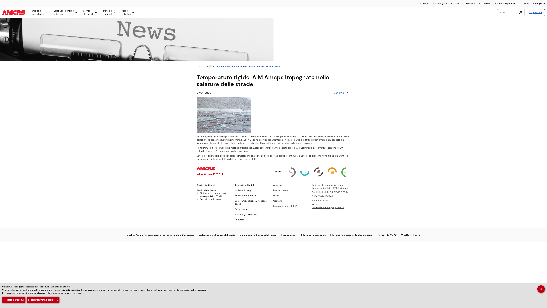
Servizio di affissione (210, 199)
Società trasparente (505, 3)
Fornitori (455, 3)
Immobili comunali (107, 12)
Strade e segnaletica (38, 12)
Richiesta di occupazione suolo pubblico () (213, 195)
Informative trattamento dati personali (351, 234)
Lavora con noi (472, 3)
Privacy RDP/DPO (387, 234)
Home (199, 66)
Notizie (209, 66)
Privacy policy (289, 234)
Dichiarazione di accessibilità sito (217, 234)
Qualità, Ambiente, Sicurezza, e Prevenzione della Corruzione (160, 234)
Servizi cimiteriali (88, 12)
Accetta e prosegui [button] (14, 299)
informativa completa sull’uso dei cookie (65, 293)
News (487, 3)
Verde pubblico (126, 12)
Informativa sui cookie (313, 234)
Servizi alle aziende (206, 190)
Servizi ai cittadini (206, 185)
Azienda (424, 3)
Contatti (524, 3)
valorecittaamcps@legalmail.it (328, 207)
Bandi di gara (440, 3)
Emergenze (539, 3)
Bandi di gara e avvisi (246, 214)
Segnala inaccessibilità (285, 206)
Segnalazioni (535, 12)
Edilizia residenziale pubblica (63, 12)
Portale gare (241, 209)
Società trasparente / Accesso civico (251, 202)
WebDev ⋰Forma (410, 234)
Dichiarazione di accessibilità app (258, 234)
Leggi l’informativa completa (43, 299)
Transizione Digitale (245, 185)
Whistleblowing (243, 190)
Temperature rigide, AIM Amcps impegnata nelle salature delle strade (248, 66)
